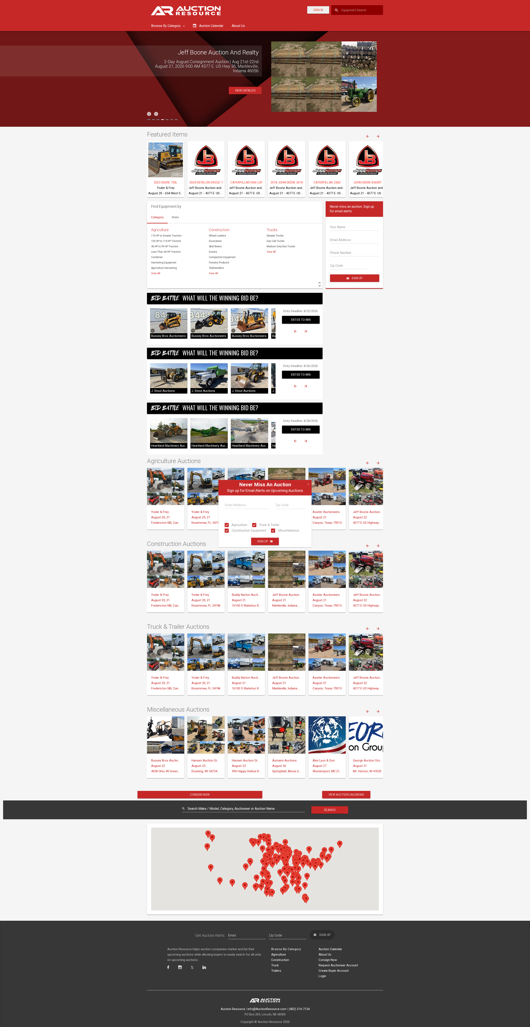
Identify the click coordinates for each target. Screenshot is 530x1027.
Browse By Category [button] (166, 26)
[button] (149, 114)
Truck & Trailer (268, 525)
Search (329, 810)
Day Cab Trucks (275, 241)
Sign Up (262, 541)
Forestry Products (219, 262)
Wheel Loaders (217, 235)
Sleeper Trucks (275, 235)
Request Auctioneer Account (338, 965)
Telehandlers (216, 268)
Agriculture (239, 525)
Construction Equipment (248, 530)
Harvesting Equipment (163, 262)
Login (322, 976)
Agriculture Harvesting (164, 268)
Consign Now (200, 794)
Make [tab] (175, 217)
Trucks (272, 230)
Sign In (318, 10)
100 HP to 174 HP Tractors (166, 241)
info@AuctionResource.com (267, 1009)
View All (155, 273)
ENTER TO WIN (301, 319)
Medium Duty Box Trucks (281, 246)
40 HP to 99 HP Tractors (164, 246)
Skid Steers (215, 246)
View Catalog (245, 86)
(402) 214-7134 (299, 1009)
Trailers (276, 971)
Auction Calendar (330, 949)
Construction (219, 230)
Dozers (213, 251)
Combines (157, 257)
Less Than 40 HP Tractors (166, 251)
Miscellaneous (288, 530)
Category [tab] (157, 217)
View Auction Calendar (346, 794)
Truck (275, 965)
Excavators (215, 241)
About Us (238, 26)
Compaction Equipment (222, 257)
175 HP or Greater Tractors (166, 235)
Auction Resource (233, 1009)
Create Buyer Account (334, 971)
